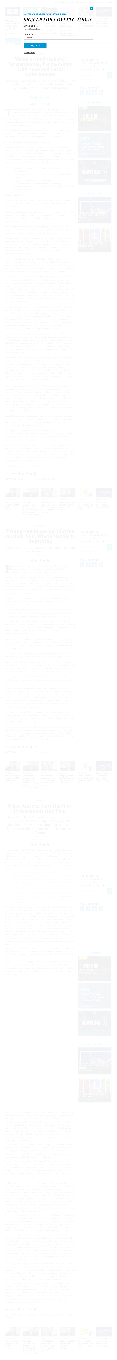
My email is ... (31, 25)
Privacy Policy (29, 53)
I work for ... (30, 34)
